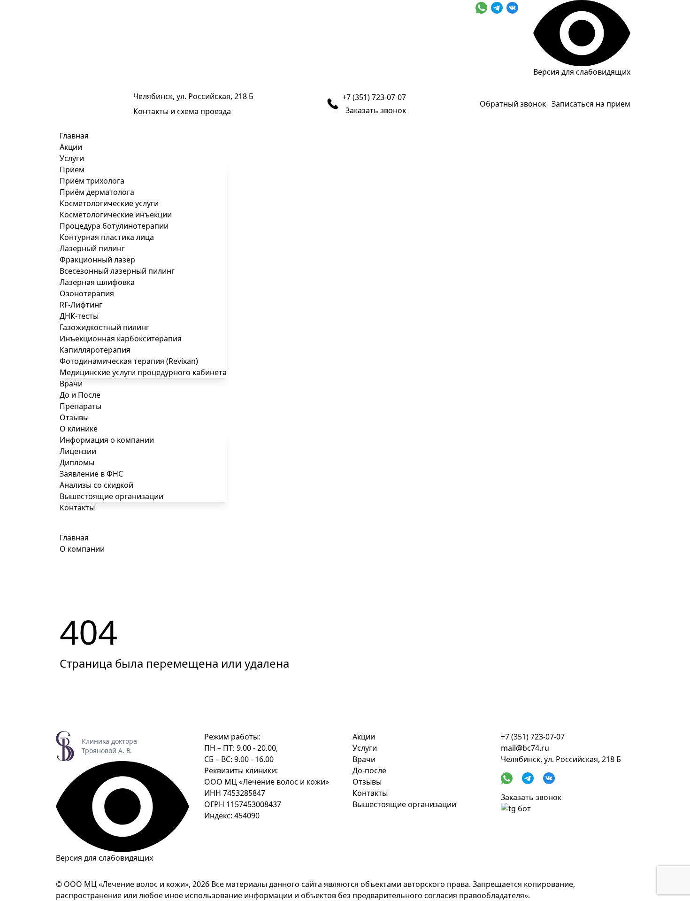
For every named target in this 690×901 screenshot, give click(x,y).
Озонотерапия (87, 293)
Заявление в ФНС (91, 474)
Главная (74, 136)
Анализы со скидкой (96, 485)
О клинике (79, 429)
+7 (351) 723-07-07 (374, 97)
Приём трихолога (92, 181)
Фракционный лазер (97, 259)
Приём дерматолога (97, 192)
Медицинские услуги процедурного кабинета (143, 372)
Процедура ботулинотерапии (114, 226)
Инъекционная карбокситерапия (121, 338)
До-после (369, 770)
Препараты (80, 406)
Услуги (72, 158)
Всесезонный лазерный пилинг (117, 271)
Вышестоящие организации (111, 496)
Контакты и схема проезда (182, 111)
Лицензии (78, 451)
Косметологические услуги (109, 203)
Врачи (71, 383)
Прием (72, 169)
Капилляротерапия (95, 350)
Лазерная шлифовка (97, 282)
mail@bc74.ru (525, 748)
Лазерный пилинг (92, 248)
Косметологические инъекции (116, 214)
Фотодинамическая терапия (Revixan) (129, 361)
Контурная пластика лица (107, 237)
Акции (71, 147)
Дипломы (77, 462)
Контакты (77, 507)
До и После (80, 395)
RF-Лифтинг (81, 305)
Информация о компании (107, 440)
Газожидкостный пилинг (104, 327)
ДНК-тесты (79, 316)
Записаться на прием (591, 104)
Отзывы (74, 417)
